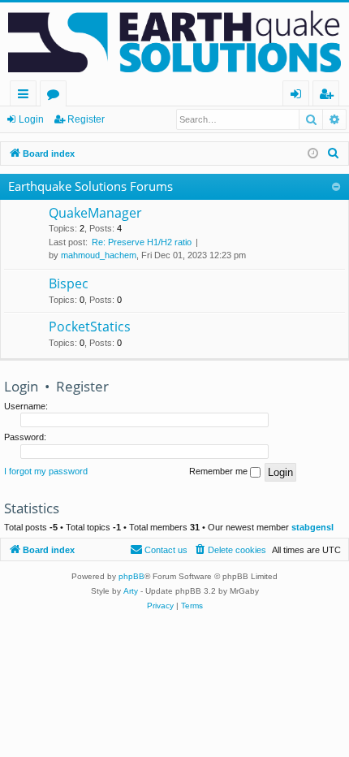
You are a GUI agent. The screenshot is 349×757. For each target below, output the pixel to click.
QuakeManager (95, 213)
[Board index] (174, 41)
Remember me (219, 471)
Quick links (26, 96)
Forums (56, 96)
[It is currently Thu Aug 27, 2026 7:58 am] (313, 154)
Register (86, 119)
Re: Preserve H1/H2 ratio (142, 242)
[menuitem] (333, 153)
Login (31, 119)
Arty (130, 590)
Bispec (68, 283)
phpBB (131, 576)
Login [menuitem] (299, 96)
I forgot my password (46, 471)
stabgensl (312, 527)
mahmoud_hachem (98, 255)
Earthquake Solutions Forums (90, 186)
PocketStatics (90, 326)
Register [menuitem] (329, 96)
